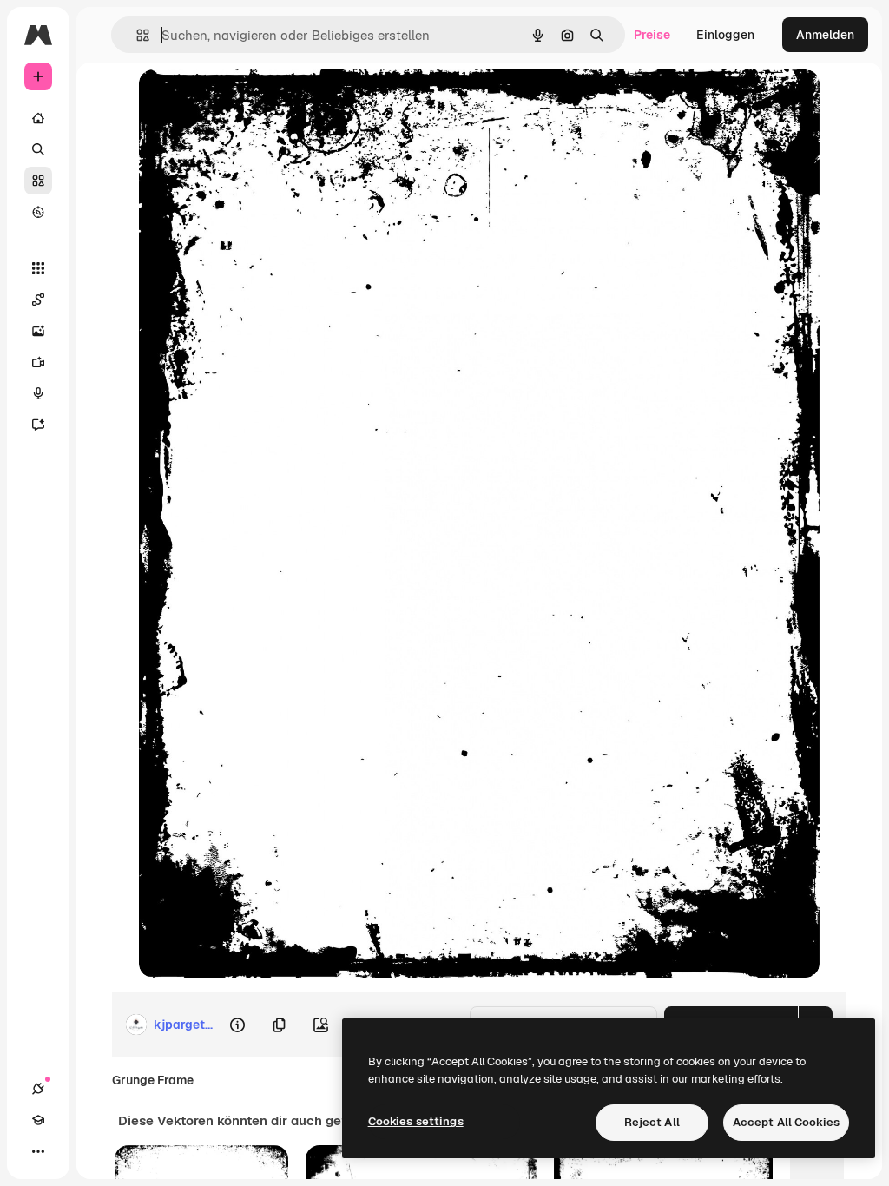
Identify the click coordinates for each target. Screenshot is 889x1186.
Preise (652, 35)
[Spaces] (38, 299)
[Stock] (38, 180)
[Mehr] (38, 1151)
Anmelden (825, 35)
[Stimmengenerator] (38, 393)
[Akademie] (38, 1120)
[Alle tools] (38, 268)
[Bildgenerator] (38, 331)
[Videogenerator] (38, 362)
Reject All (652, 1122)
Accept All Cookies (786, 1122)
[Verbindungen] (38, 1089)
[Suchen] (38, 149)
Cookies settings (416, 1121)
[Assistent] (38, 424)
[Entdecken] (38, 212)
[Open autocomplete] (136, 35)
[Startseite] (38, 118)
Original (250, 102)
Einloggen (725, 35)
